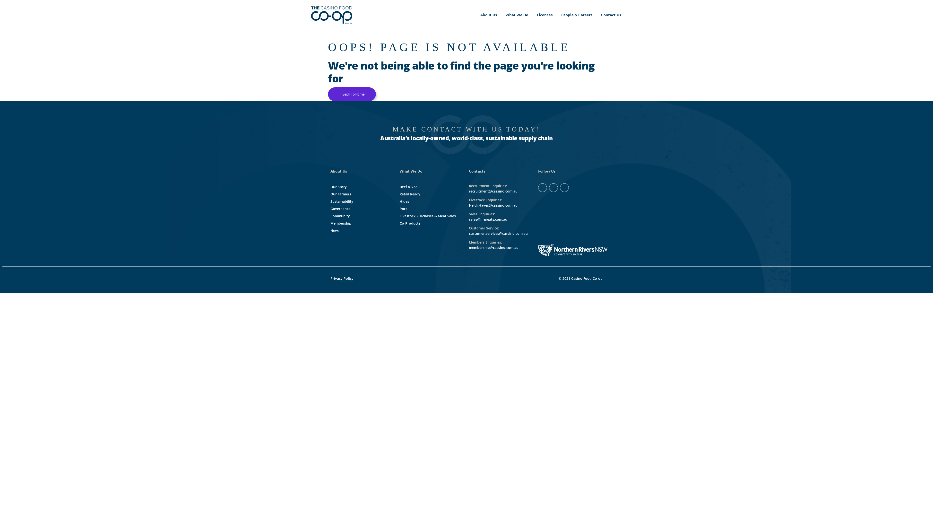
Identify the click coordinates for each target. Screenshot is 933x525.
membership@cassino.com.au (493, 247)
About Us (488, 14)
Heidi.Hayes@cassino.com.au (493, 205)
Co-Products (410, 223)
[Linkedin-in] (553, 187)
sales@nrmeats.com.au (488, 219)
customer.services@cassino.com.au (498, 233)
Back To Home (353, 94)
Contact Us (611, 14)
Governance (340, 208)
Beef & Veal (409, 186)
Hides (404, 201)
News (334, 230)
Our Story (338, 186)
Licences (545, 14)
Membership (340, 223)
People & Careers (576, 14)
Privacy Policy (342, 278)
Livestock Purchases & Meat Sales (428, 216)
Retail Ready (410, 194)
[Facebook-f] (542, 187)
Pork (403, 208)
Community (340, 216)
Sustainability (341, 201)
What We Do (517, 14)
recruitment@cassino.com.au (493, 191)
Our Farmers (340, 194)
